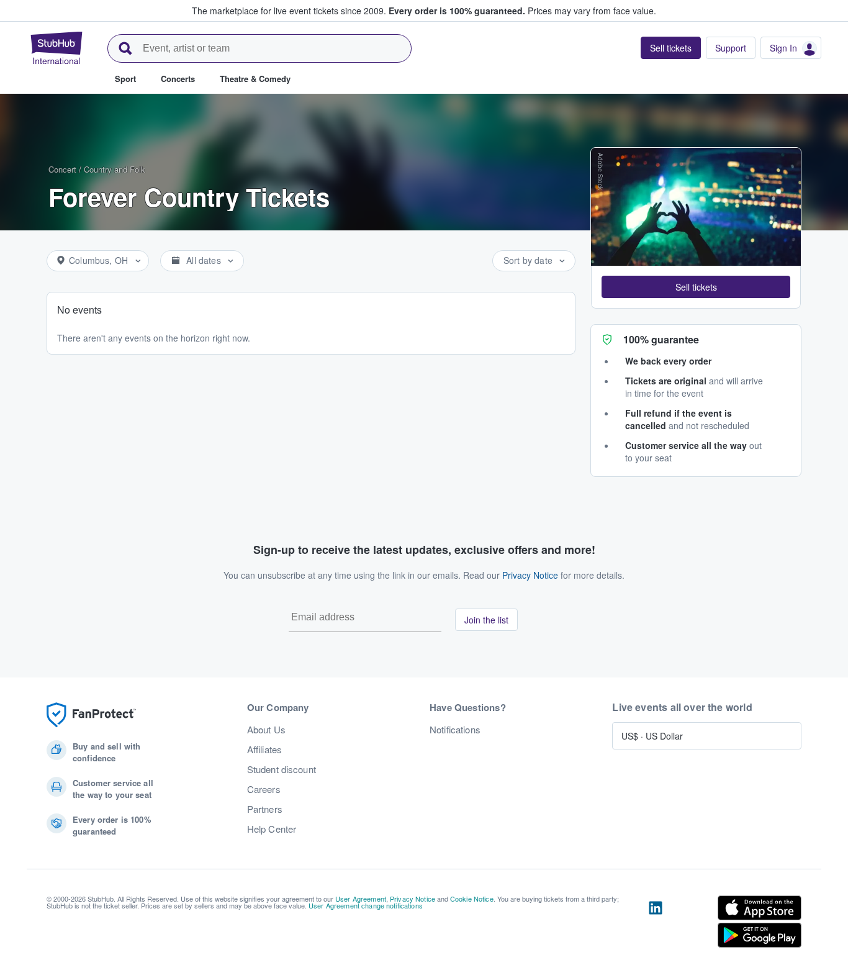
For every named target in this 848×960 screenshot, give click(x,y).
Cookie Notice (472, 898)
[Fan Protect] (91, 715)
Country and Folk (114, 169)
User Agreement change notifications (366, 905)
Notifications (455, 730)
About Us (266, 730)
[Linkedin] (655, 924)
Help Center (272, 829)
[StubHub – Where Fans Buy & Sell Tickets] (56, 47)
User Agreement (360, 898)
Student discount (281, 769)
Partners (264, 809)
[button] (696, 287)
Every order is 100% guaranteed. (457, 10)
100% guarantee (661, 339)
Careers (264, 789)
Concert (62, 169)
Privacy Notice (530, 575)
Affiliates (264, 749)
